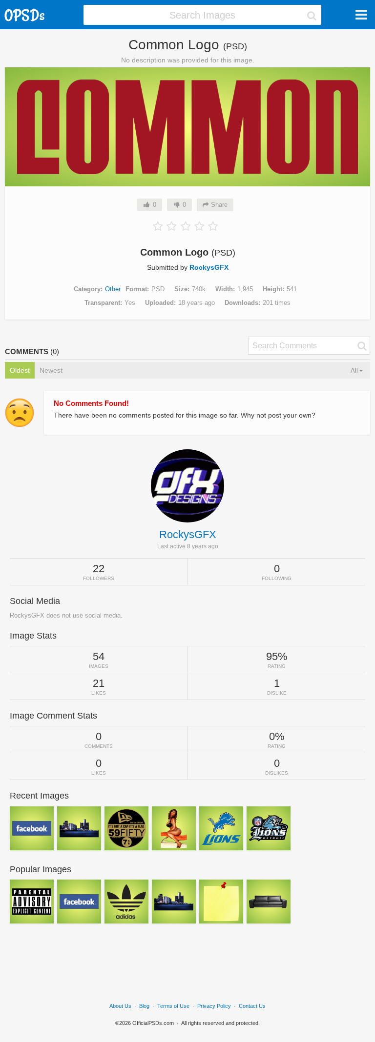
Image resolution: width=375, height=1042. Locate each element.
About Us (120, 1006)
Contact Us (252, 1006)
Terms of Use (173, 1006)
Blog (144, 1006)
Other (113, 289)
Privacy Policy (214, 1006)
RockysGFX (209, 267)
